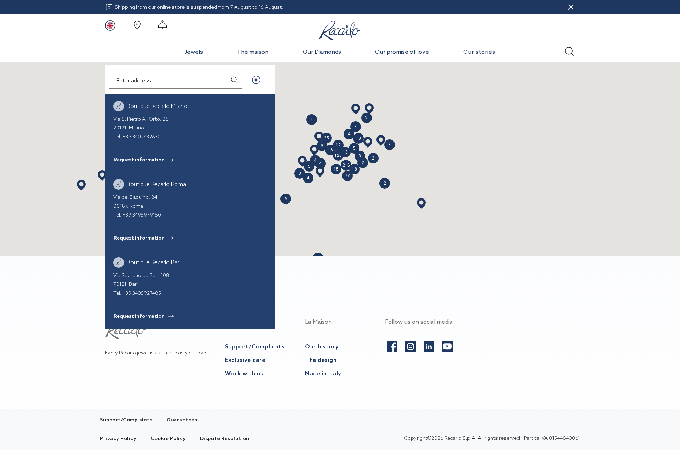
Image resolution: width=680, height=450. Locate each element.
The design (320, 359)
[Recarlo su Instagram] (410, 344)
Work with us (244, 373)
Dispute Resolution (225, 438)
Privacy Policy (118, 438)
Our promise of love (402, 51)
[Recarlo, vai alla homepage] (340, 29)
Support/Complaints (254, 346)
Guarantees (181, 419)
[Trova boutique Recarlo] (137, 25)
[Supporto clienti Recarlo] (163, 25)
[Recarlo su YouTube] (447, 344)
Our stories (479, 51)
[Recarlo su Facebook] (392, 344)
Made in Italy (323, 373)
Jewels (194, 51)
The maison (252, 51)
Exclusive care (245, 359)
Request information (139, 159)
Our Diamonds (322, 51)
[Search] (569, 49)
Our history (322, 346)
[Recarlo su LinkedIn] (429, 344)
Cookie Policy (168, 438)
